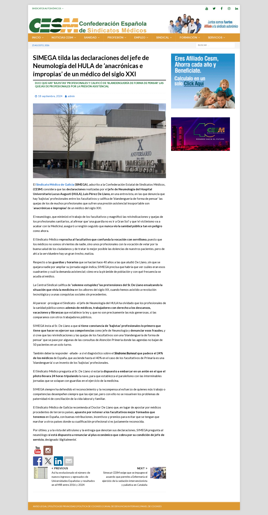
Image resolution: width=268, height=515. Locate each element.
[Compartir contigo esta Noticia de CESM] (69, 461)
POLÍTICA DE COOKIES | (90, 506)
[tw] (214, 8)
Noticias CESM (62, 37)
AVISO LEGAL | (40, 506)
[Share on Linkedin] (58, 461)
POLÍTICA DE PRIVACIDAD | (63, 506)
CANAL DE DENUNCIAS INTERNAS (121, 506)
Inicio (36, 37)
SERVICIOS (215, 37)
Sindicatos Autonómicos (46, 8)
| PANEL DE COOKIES (150, 506)
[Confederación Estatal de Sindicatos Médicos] (134, 31)
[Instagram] (229, 8)
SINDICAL (162, 37)
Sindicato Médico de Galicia (55, 184)
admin (71, 96)
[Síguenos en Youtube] (37, 450)
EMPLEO (139, 37)
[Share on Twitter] (48, 461)
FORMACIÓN (188, 37)
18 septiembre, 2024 (50, 96)
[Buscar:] (215, 44)
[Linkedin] (236, 8)
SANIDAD (90, 37)
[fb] (221, 8)
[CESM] (48, 450)
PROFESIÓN (115, 37)
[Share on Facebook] (37, 461)
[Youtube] (206, 8)
